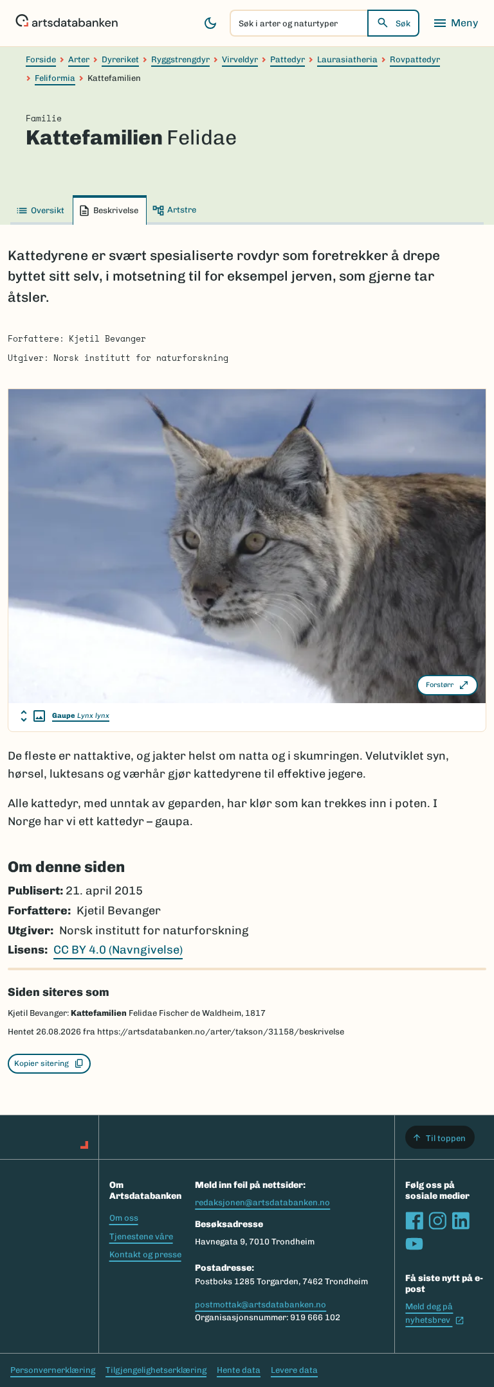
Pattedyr (287, 59)
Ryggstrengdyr (180, 59)
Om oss (123, 1218)
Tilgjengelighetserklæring (155, 1370)
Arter (78, 59)
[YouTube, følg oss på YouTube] (414, 1244)
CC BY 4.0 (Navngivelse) (118, 950)
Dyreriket (120, 59)
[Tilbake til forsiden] (66, 23)
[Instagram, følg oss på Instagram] (437, 1221)
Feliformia (55, 78)
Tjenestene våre (141, 1236)
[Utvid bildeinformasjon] (33, 716)
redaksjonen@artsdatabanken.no (262, 1202)
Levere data (294, 1370)
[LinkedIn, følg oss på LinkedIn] (461, 1221)
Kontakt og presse (145, 1254)
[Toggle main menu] (455, 23)
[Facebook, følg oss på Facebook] (414, 1221)
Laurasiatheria (347, 59)
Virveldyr (240, 59)
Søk (403, 23)
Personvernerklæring (52, 1370)
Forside (41, 59)
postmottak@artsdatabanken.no (260, 1304)
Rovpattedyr (415, 59)
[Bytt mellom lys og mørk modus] (210, 23)
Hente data (239, 1370)
